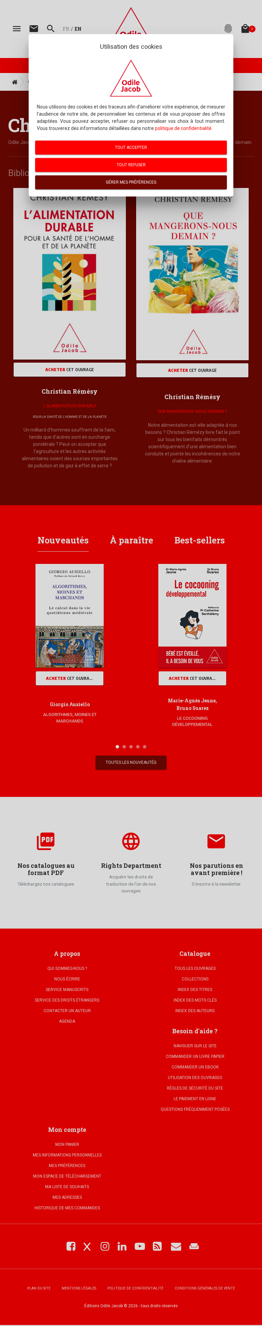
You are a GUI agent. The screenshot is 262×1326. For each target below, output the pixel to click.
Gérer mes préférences (131, 182)
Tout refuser (131, 164)
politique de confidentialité (183, 128)
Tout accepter (131, 147)
